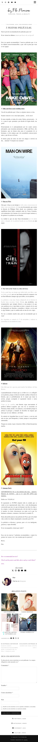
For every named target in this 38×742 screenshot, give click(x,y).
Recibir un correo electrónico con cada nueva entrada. (14, 708)
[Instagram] (5, 2)
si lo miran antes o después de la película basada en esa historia (19, 220)
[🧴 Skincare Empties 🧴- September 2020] (10, 622)
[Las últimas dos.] (10, 602)
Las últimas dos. (9, 612)
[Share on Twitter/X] (16, 638)
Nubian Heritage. (27, 612)
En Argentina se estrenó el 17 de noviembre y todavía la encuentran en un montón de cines (19, 320)
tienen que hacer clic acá (23, 35)
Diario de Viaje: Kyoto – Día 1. (28, 645)
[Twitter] (2, 2)
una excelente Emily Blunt (15, 302)
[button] (35, 2)
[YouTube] (12, 2)
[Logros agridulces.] (28, 622)
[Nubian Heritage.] (28, 602)
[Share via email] (11, 638)
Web (2, 700)
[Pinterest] (8, 2)
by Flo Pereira (19, 10)
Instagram (23, 581)
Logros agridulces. (27, 632)
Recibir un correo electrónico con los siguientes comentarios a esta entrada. (19, 706)
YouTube (20, 732)
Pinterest (20, 728)
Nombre (4, 685)
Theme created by (19, 740)
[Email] (15, 2)
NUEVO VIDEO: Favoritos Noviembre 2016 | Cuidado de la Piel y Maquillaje (9, 647)
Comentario (5, 665)
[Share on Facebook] (13, 638)
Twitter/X (20, 718)
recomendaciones (25, 24)
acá (32, 35)
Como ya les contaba (8, 404)
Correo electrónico (7, 692)
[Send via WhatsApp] (18, 638)
